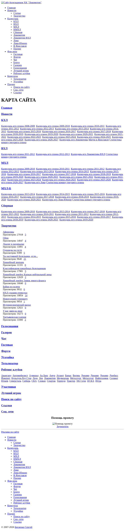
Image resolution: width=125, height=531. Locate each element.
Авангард (6, 375)
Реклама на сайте (10, 432)
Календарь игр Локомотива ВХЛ (88, 154)
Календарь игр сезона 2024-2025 (94, 137)
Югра (98, 381)
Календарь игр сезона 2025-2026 (94, 179)
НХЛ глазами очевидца (15, 292)
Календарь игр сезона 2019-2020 (41, 134)
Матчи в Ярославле (99, 139)
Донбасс (113, 375)
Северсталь (15, 381)
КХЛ (16, 21)
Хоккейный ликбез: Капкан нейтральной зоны (27, 274)
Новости (11, 10)
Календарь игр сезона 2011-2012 (18, 154)
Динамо (85, 375)
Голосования (20, 68)
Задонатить (62, 426)
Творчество (19, 16)
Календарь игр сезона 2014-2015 (72, 171)
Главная (11, 7)
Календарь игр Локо (35, 182)
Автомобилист (20, 375)
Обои (6, 238)
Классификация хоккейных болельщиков (24, 268)
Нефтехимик (101, 378)
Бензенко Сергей (23, 527)
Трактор (71, 381)
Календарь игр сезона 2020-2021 (76, 134)
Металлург (75, 378)
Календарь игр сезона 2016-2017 (59, 131)
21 (25, 259)
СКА (34, 381)
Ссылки (17, 92)
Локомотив (19, 35)
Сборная (17, 32)
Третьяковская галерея (14, 317)
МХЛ (16, 27)
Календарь (12, 18)
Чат (15, 59)
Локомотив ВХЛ (22, 38)
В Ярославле (20, 46)
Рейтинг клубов (21, 73)
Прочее (17, 48)
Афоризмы (8, 232)
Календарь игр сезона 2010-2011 (88, 126)
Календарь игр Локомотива (73, 139)
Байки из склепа (11, 286)
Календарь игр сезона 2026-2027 (41, 139)
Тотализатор (19, 79)
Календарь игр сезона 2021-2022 (76, 177)
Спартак (51, 381)
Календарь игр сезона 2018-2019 (94, 174)
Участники (8, 386)
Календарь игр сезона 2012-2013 (37, 128)
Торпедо (61, 381)
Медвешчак (63, 378)
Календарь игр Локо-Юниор (57, 199)
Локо (16, 40)
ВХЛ (16, 24)
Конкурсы (12, 76)
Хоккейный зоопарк (13, 262)
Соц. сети (18, 90)
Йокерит (5, 378)
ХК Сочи (81, 381)
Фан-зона (12, 51)
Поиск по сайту (21, 87)
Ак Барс (44, 375)
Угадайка (18, 81)
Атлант (60, 375)
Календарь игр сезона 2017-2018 (94, 131)
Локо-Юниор (20, 43)
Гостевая (17, 54)
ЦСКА (90, 381)
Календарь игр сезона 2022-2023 (24, 137)
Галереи (17, 65)
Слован (42, 381)
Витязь (76, 375)
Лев (41, 378)
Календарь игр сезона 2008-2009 (18, 126)
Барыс (68, 375)
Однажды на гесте (12, 250)
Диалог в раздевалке (13, 244)
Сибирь (26, 381)
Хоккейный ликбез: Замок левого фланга (24, 280)
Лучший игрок (21, 70)
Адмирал (34, 375)
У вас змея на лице (12, 311)
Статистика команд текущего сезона (65, 182)
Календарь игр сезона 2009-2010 (53, 126)
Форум (17, 57)
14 (26, 295)
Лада (35, 378)
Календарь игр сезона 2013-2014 (72, 128)
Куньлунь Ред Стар (21, 378)
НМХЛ (17, 29)
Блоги (16, 62)
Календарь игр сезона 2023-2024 (59, 137)
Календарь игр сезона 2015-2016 (24, 131)
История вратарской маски (17, 305)
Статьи (17, 13)
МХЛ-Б (6, 188)
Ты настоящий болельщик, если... (20, 256)
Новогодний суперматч (15, 299)
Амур (52, 375)
